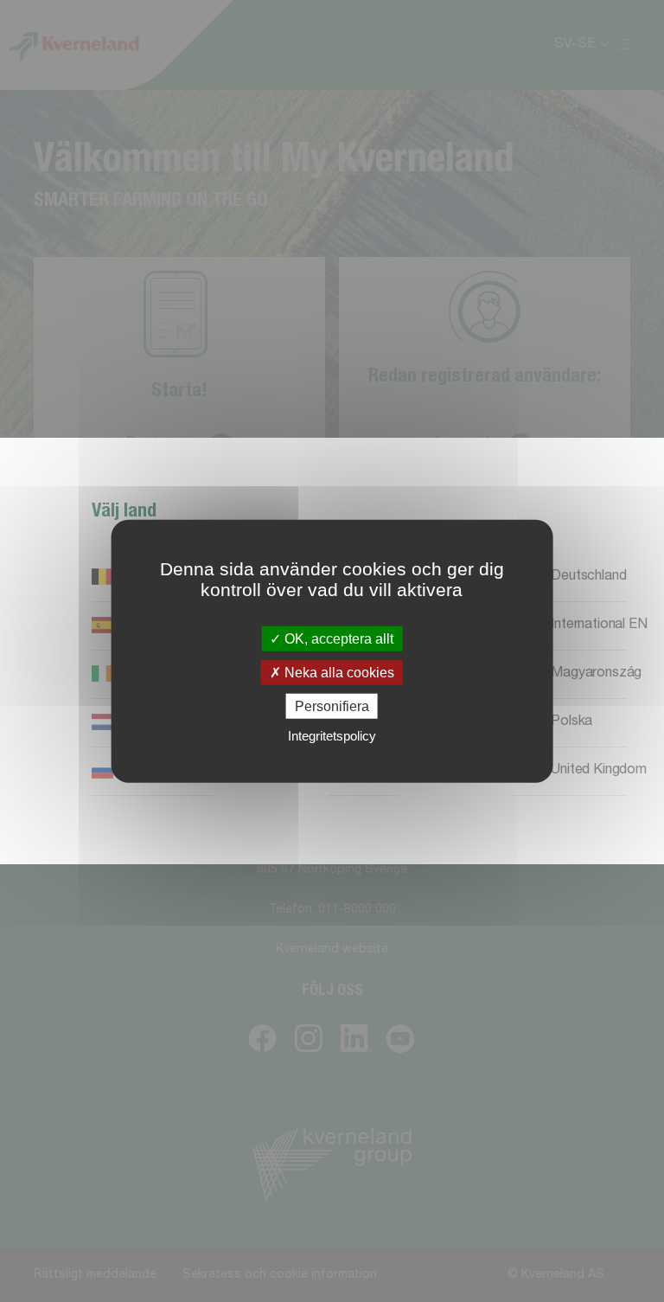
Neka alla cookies (337, 671)
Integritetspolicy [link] (332, 735)
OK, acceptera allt (337, 638)
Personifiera (332, 706)
